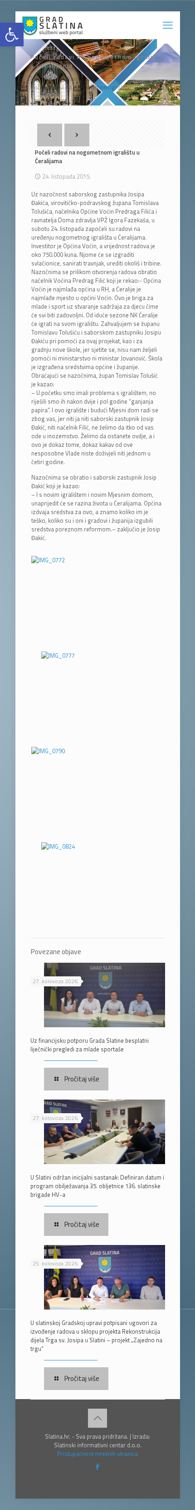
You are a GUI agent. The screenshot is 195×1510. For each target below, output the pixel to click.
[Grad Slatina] (52, 25)
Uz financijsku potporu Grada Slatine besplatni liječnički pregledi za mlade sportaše (89, 1045)
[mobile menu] (168, 25)
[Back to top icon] (97, 1418)
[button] (12, 34)
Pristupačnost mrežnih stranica (97, 1453)
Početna (41, 78)
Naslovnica (82, 78)
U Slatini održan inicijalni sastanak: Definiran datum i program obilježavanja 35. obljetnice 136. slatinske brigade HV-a (97, 1186)
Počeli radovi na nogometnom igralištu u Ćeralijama (97, 87)
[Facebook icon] (97, 1466)
